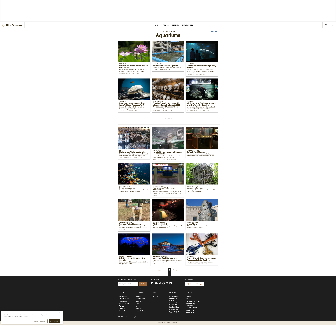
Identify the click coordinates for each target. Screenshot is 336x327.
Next (177, 270)
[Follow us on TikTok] (160, 283)
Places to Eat (124, 303)
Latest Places (124, 298)
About (188, 296)
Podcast (139, 308)
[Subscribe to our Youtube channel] (156, 283)
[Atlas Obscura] (12, 25)
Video (138, 306)
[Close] (60, 313)
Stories (138, 296)
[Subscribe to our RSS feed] (170, 283)
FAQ (187, 298)
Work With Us (174, 312)
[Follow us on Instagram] (163, 283)
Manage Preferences (39, 321)
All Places (123, 296)
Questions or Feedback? (168, 323)
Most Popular (124, 301)
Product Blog (174, 307)
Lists (137, 303)
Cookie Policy (191, 310)
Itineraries (139, 301)
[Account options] (326, 25)
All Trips (155, 296)
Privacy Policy (191, 308)
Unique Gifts (174, 309)
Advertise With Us (193, 301)
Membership (174, 296)
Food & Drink (140, 298)
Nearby (122, 308)
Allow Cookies (54, 321)
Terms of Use (190, 312)
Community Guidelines (173, 303)
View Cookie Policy (22, 316)
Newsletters (140, 311)
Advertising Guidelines (190, 304)
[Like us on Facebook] (152, 283)
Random (122, 306)
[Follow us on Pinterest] (167, 283)
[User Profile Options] (326, 25)
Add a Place (124, 311)
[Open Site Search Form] (332, 25)
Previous (160, 270)
